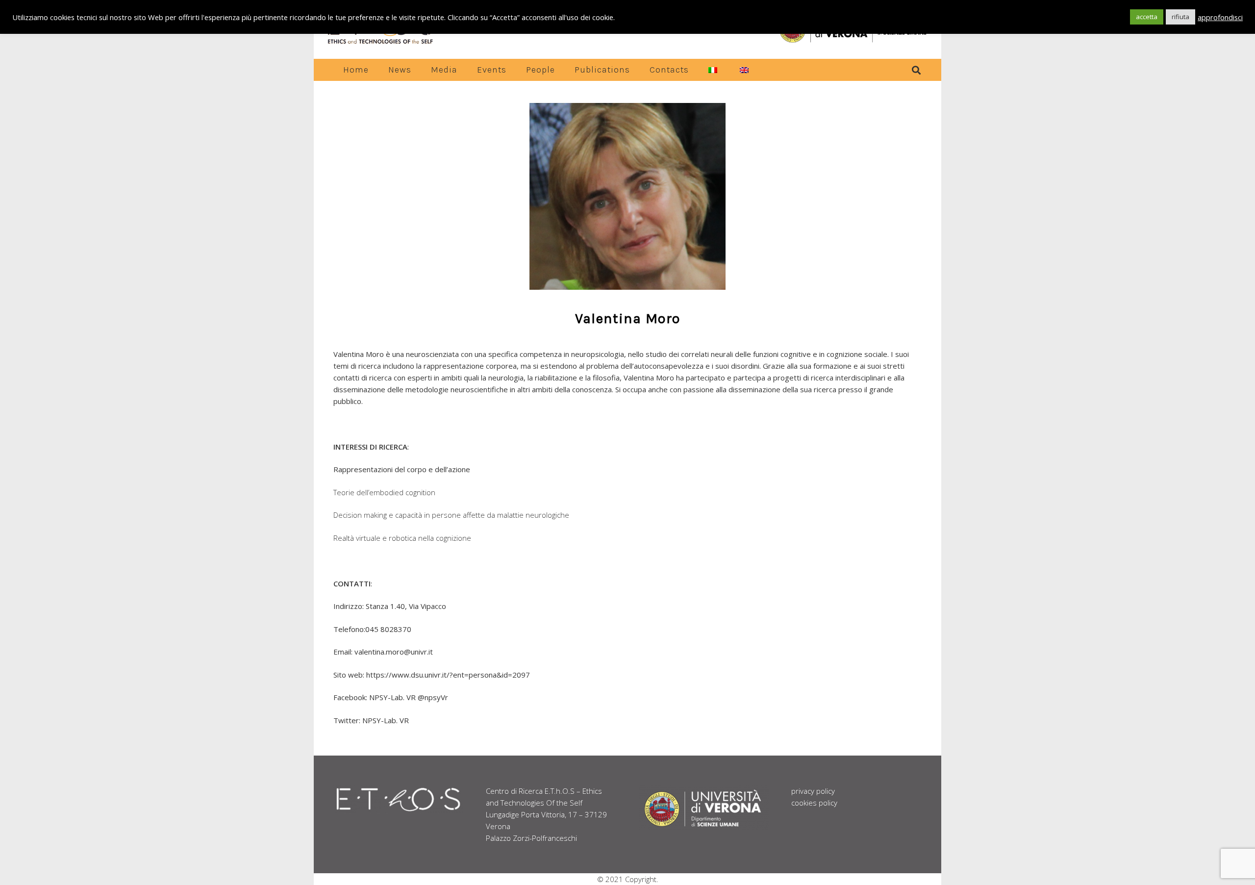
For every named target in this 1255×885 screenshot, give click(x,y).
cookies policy (814, 803)
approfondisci (1220, 17)
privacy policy (813, 791)
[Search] (916, 70)
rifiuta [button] (1180, 16)
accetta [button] (1146, 16)
